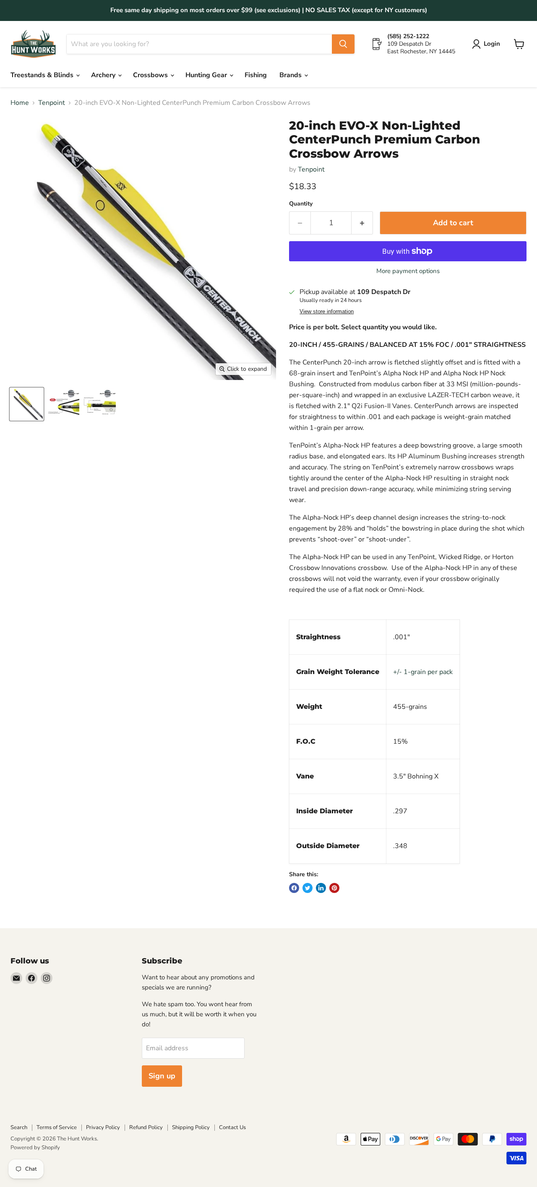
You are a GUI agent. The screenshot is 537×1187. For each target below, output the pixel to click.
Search (18, 1127)
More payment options (408, 271)
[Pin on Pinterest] (334, 888)
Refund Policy (146, 1127)
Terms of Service (56, 1127)
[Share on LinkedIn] (321, 888)
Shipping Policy (191, 1127)
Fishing (256, 75)
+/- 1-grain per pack (423, 672)
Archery (104, 75)
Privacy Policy (103, 1127)
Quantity (301, 203)
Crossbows (151, 75)
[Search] (343, 44)
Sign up (162, 1076)
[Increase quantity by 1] (362, 222)
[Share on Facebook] (294, 888)
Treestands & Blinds (42, 75)
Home (19, 103)
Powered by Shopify (35, 1147)
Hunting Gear (207, 75)
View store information (327, 312)
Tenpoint (51, 103)
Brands (291, 75)
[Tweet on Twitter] (307, 888)
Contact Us (232, 1127)
